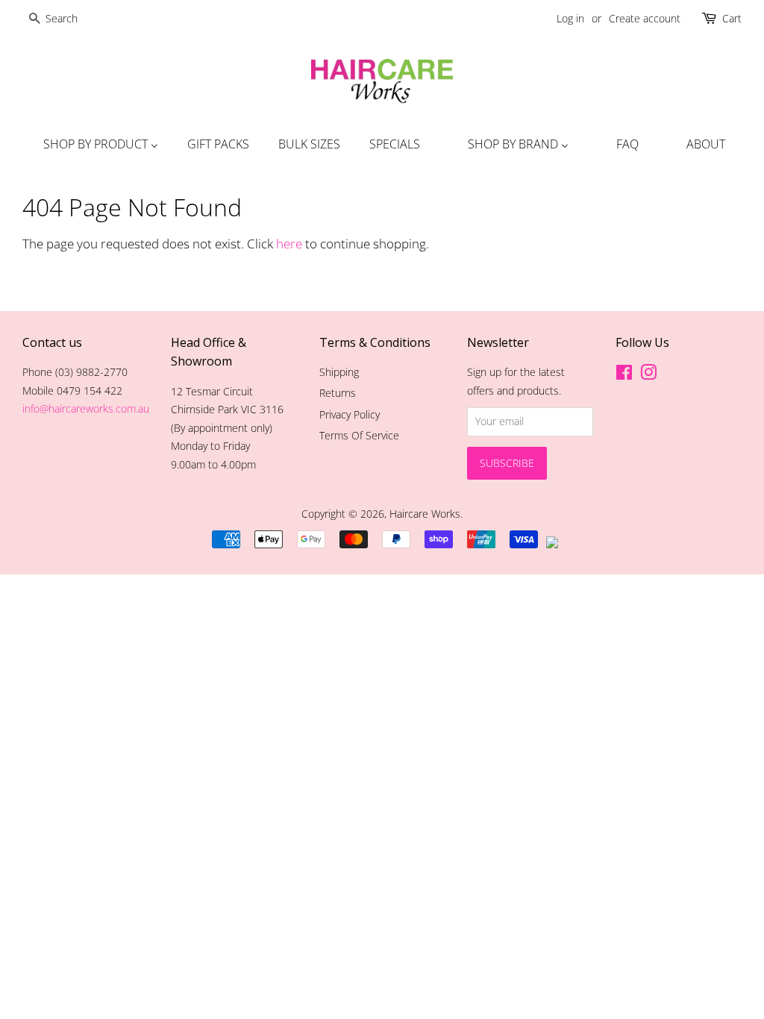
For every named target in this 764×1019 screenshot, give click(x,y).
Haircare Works (424, 514)
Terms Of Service (359, 435)
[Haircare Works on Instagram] (648, 375)
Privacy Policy (349, 414)
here (289, 243)
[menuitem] (99, 144)
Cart (732, 18)
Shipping (339, 372)
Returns (337, 393)
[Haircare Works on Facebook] (624, 375)
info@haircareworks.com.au (85, 408)
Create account (644, 18)
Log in (570, 18)
